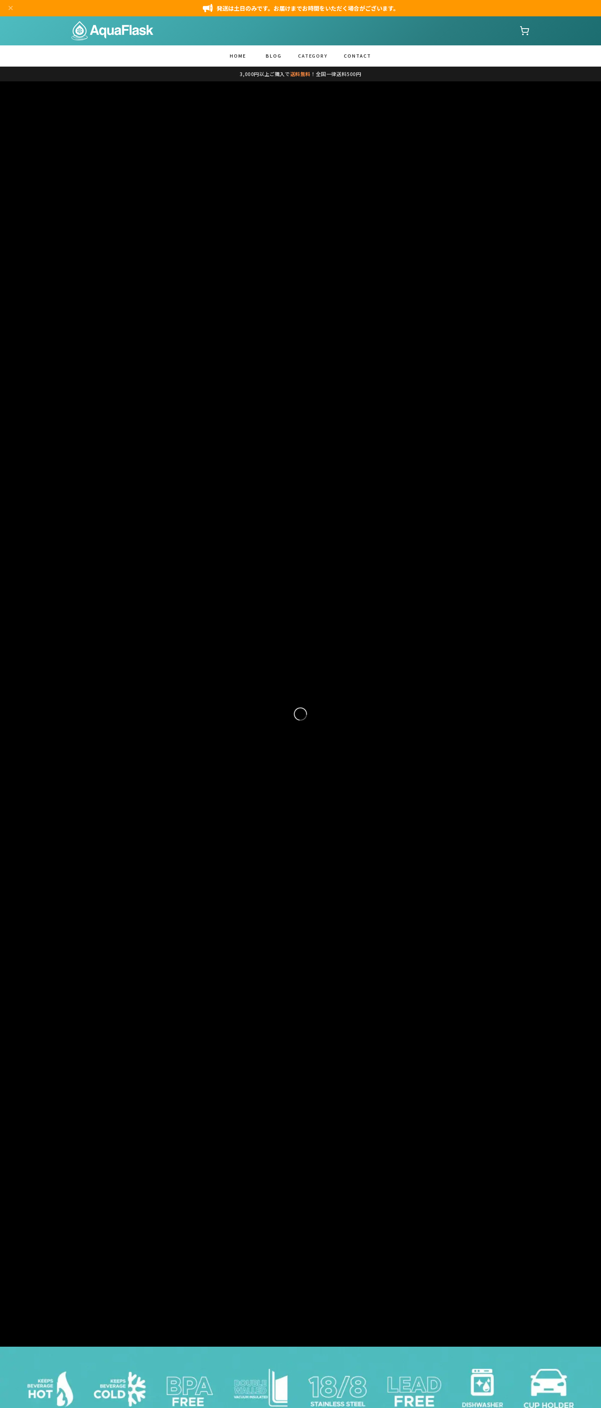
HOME (238, 55)
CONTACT (357, 55)
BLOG (274, 55)
